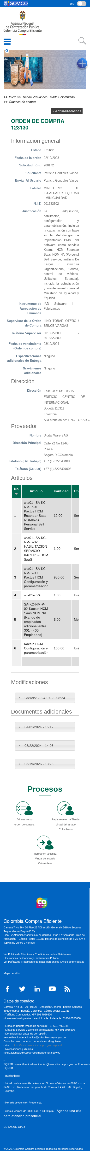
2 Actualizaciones (67, 111)
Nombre (35, 435)
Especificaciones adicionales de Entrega (24, 358)
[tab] (45, 698)
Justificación (31, 211)
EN (5, 58)
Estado (36, 150)
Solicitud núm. (30, 165)
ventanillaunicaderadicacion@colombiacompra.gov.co (45, 1064)
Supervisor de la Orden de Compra (24, 323)
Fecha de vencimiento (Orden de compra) (25, 346)
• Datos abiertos (14, 19)
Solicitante (33, 173)
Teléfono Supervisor (26, 333)
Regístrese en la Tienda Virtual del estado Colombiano (65, 824)
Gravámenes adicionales (32, 371)
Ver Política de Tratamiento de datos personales (31, 961)
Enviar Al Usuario (28, 180)
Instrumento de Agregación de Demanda (30, 308)
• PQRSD (9, 34)
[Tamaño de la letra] (81, 3)
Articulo (36, 491)
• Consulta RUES (14, 27)
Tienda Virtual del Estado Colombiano (48, 97)
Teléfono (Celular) (28, 469)
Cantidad (61, 491)
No (16, 489)
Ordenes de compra (22, 102)
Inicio (12, 11)
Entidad (35, 188)
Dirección (34, 390)
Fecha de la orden (28, 158)
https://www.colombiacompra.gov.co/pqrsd (37, 1045)
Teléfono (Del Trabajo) (25, 461)
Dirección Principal (27, 443)
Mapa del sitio (11, 973)
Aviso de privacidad (73, 961)
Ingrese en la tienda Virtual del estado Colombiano (45, 858)
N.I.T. (37, 203)
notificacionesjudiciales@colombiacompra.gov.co (32, 1052)
